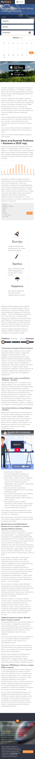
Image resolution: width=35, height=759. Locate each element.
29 (26, 55)
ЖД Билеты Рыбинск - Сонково (9, 741)
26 (13, 55)
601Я (3, 204)
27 (17, 55)
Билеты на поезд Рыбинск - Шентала (11, 731)
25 (8, 55)
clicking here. (14, 753)
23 (31, 52)
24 (4, 55)
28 (22, 55)
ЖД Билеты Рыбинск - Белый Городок (11, 739)
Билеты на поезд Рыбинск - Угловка (11, 735)
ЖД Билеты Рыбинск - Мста (8, 737)
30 (31, 55)
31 (4, 57)
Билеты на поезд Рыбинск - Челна (10, 733)
